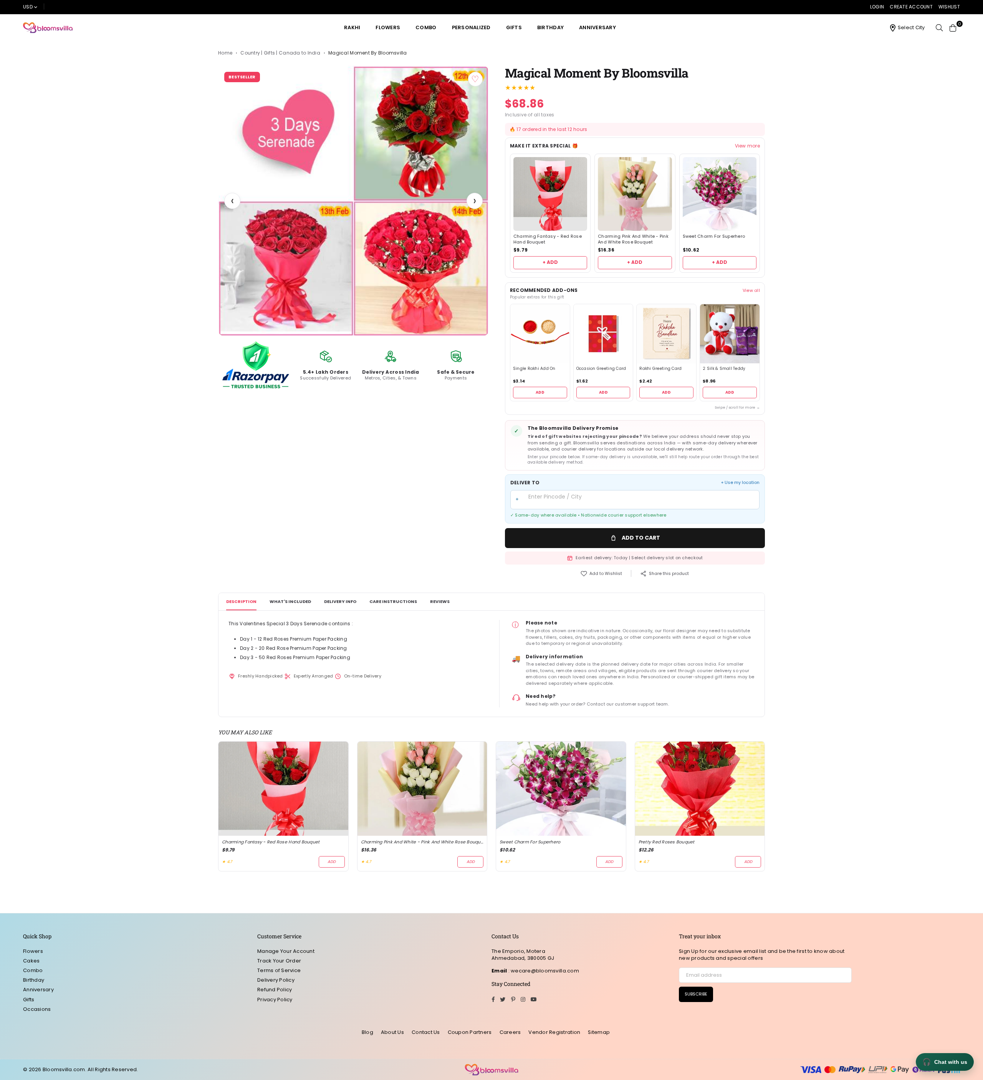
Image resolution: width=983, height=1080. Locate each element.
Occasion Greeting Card (601, 368)
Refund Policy (274, 989)
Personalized (471, 27)
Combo (425, 27)
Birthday (550, 27)
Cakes (31, 960)
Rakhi (352, 27)
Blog (367, 1032)
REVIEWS (440, 601)
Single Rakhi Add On (534, 368)
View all (751, 290)
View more (747, 146)
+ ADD (550, 262)
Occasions (37, 1009)
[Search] (939, 27)
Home (225, 53)
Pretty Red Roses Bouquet (667, 842)
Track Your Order (279, 960)
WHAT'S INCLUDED (290, 601)
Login (877, 6)
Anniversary (597, 27)
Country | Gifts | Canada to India (280, 53)
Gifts (514, 27)
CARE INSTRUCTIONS (393, 601)
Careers (510, 1032)
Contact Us (426, 1032)
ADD (540, 392)
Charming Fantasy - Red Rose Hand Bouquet (547, 239)
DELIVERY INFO (340, 601)
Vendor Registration (554, 1032)
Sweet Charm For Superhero (714, 236)
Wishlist (949, 6)
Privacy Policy (275, 999)
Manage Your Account (285, 951)
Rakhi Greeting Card (660, 368)
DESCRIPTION (241, 601)
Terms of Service (279, 970)
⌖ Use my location (740, 482)
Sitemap (599, 1032)
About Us (392, 1032)
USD (28, 6)
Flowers (388, 27)
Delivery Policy (276, 980)
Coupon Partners (470, 1032)
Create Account (911, 6)
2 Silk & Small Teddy (724, 368)
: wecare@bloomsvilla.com (543, 970)
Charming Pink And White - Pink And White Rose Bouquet (633, 239)
